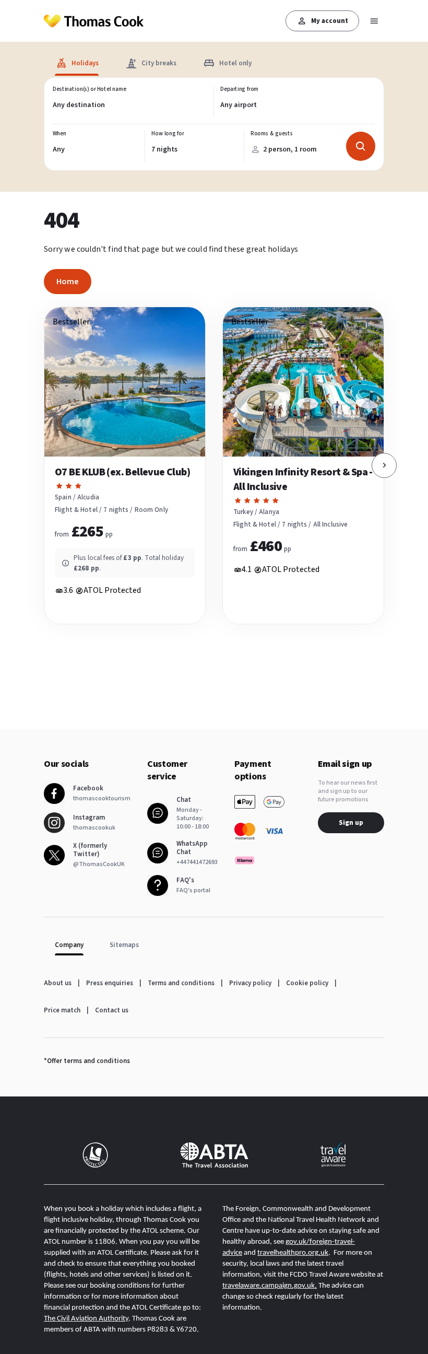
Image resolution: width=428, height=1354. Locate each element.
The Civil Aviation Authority (86, 1319)
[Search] (360, 146)
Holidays (85, 63)
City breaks (158, 63)
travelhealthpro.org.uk (292, 1253)
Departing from (239, 89)
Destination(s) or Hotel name (89, 89)
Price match (62, 1010)
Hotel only (235, 63)
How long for (167, 133)
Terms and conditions (181, 983)
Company (69, 945)
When (59, 133)
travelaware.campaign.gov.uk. (269, 1286)
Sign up (351, 822)
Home (67, 281)
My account (329, 21)
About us (58, 983)
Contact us (111, 1010)
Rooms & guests (271, 133)
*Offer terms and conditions (87, 1061)
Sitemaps (124, 945)
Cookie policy (307, 983)
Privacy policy (250, 983)
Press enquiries (109, 983)
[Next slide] (384, 465)
